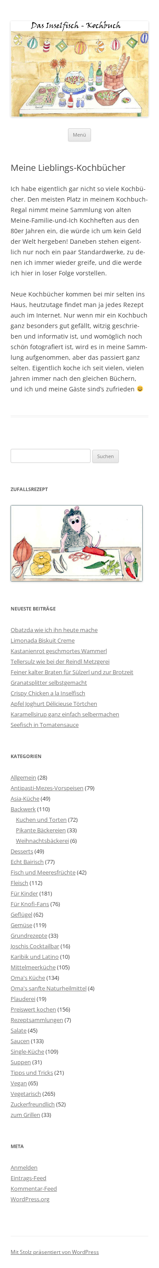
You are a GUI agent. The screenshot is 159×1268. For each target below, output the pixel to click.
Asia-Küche (25, 798)
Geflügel (21, 914)
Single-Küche (27, 1051)
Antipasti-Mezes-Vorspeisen (47, 788)
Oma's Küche (28, 978)
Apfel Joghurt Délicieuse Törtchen (54, 704)
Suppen (21, 1062)
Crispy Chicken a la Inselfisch (48, 693)
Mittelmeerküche (33, 967)
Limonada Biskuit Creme (43, 640)
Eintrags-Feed (28, 1178)
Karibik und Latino (35, 957)
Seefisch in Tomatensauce (45, 725)
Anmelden (24, 1167)
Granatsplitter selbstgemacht (49, 682)
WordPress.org (30, 1199)
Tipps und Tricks (32, 1073)
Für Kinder (24, 893)
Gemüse (21, 925)
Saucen (20, 1041)
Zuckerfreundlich (33, 1104)
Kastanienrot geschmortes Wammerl (59, 651)
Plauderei (23, 999)
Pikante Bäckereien (41, 830)
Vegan (19, 1083)
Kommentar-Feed (34, 1188)
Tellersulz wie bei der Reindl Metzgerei (60, 661)
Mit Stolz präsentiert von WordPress (55, 1252)
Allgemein (23, 777)
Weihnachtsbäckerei (42, 841)
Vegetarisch (26, 1094)
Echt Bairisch (27, 862)
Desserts (22, 851)
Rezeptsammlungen (37, 1020)
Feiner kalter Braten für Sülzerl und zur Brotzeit (72, 672)
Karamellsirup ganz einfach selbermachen (65, 714)
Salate (18, 1030)
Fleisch (19, 883)
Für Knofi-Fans (30, 904)
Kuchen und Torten (41, 820)
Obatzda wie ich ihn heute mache (54, 630)
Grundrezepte (29, 935)
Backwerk (23, 809)
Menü (79, 134)
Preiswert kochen (33, 1009)
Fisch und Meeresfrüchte (43, 872)
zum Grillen (25, 1115)
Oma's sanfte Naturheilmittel (49, 988)
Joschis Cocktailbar (35, 946)
